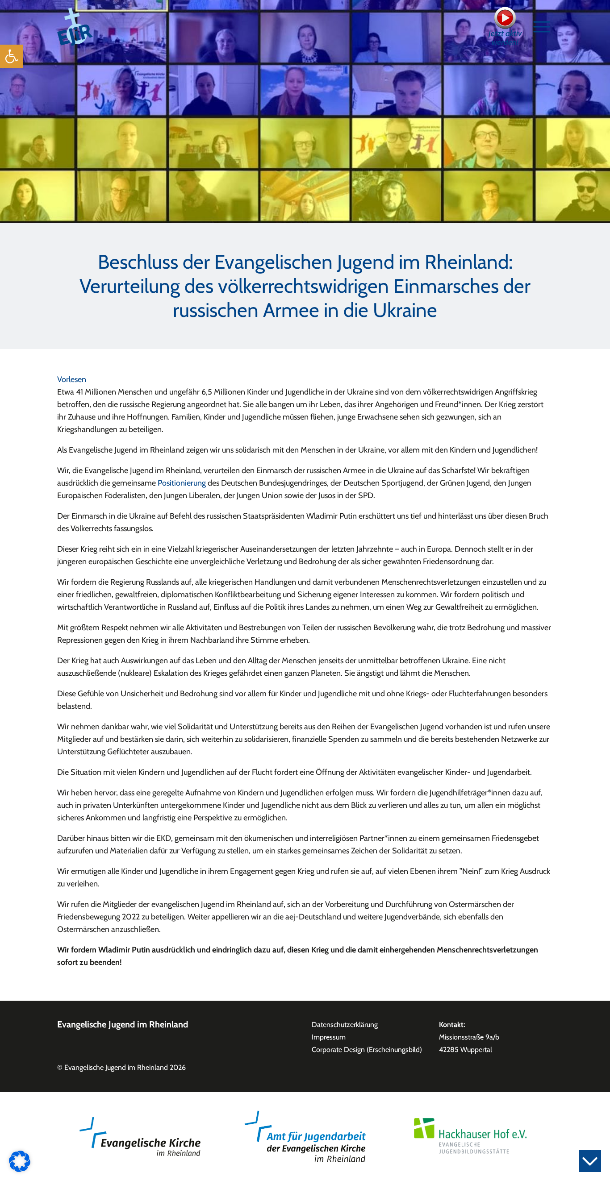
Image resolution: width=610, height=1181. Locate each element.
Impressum (329, 1037)
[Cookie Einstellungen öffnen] (19, 1160)
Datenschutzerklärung (345, 1024)
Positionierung (182, 483)
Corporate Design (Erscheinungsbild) (367, 1049)
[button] (11, 56)
